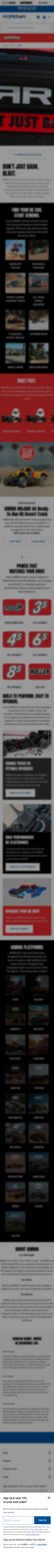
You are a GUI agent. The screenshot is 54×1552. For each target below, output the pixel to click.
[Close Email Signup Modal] (49, 1497)
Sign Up (42, 1520)
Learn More (42, 1544)
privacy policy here (32, 1534)
